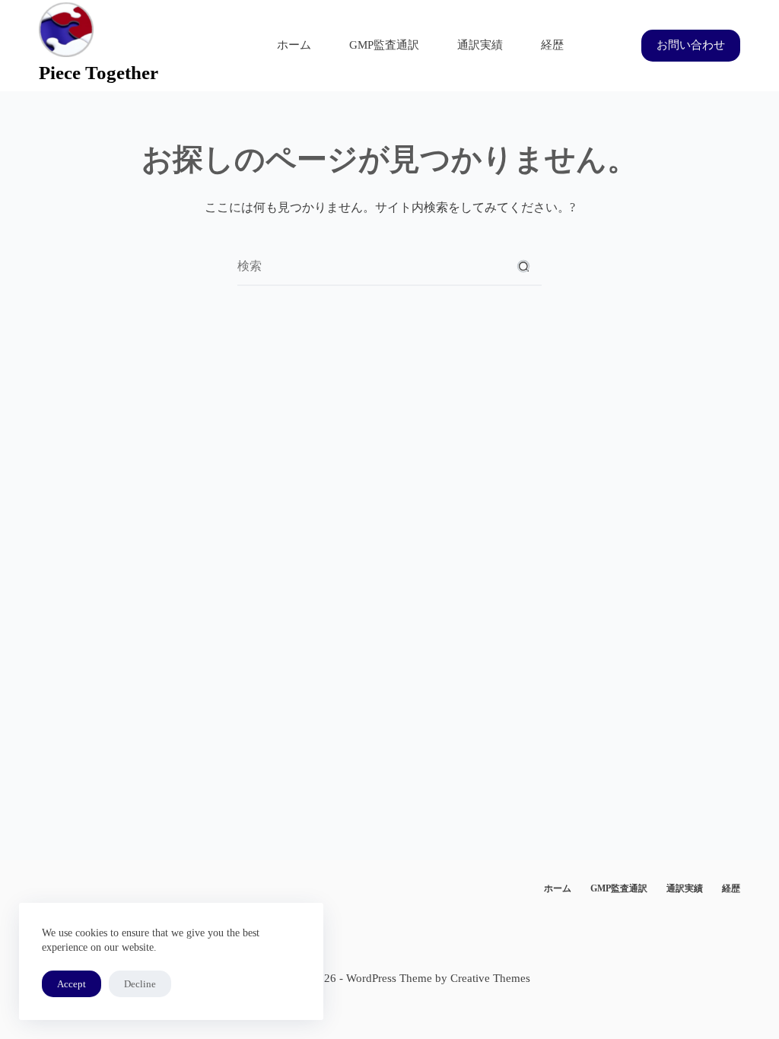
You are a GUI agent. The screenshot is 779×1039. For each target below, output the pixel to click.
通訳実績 (480, 45)
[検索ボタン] (523, 266)
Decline (140, 984)
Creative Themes (490, 978)
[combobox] (371, 266)
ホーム (294, 45)
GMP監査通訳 (384, 45)
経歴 (552, 45)
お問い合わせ (691, 45)
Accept (71, 984)
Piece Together (98, 72)
